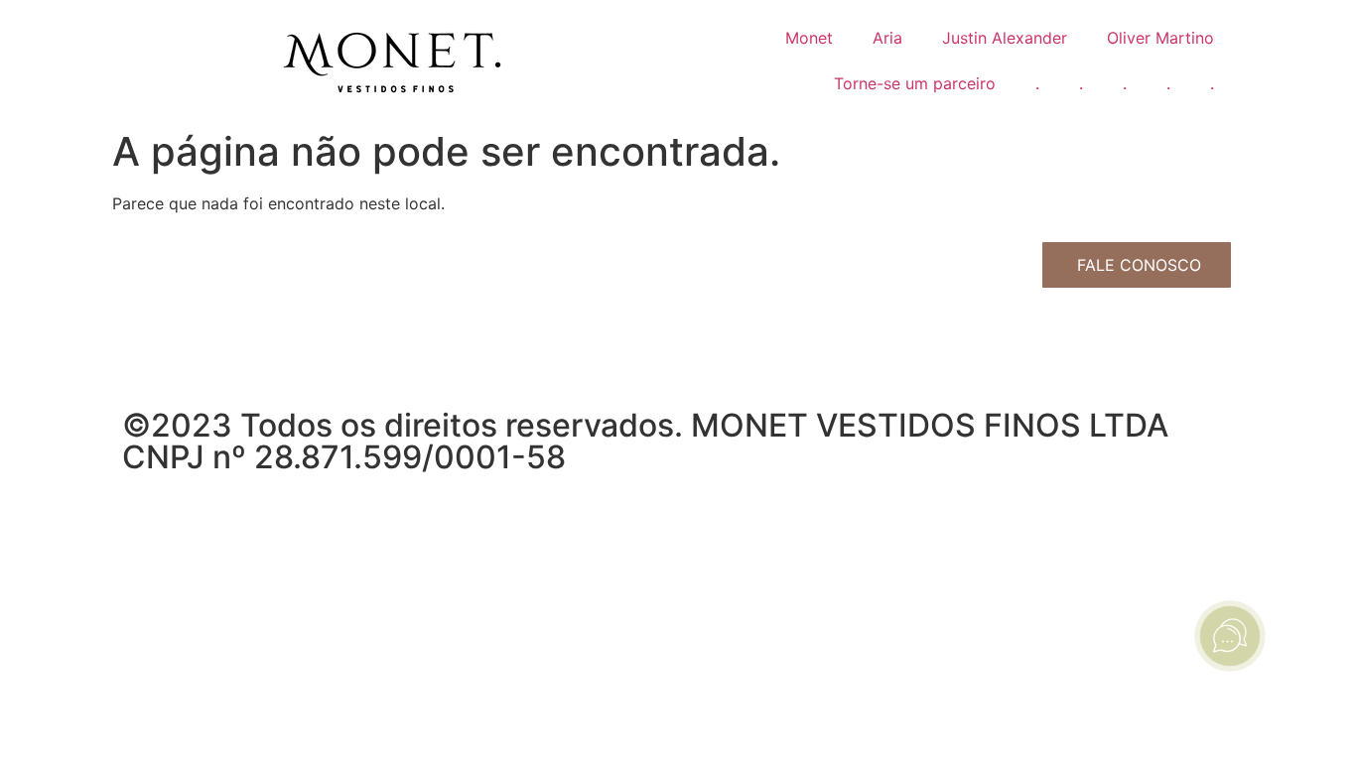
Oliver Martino (1160, 38)
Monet (809, 38)
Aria (887, 38)
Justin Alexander (1004, 38)
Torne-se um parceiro (915, 83)
